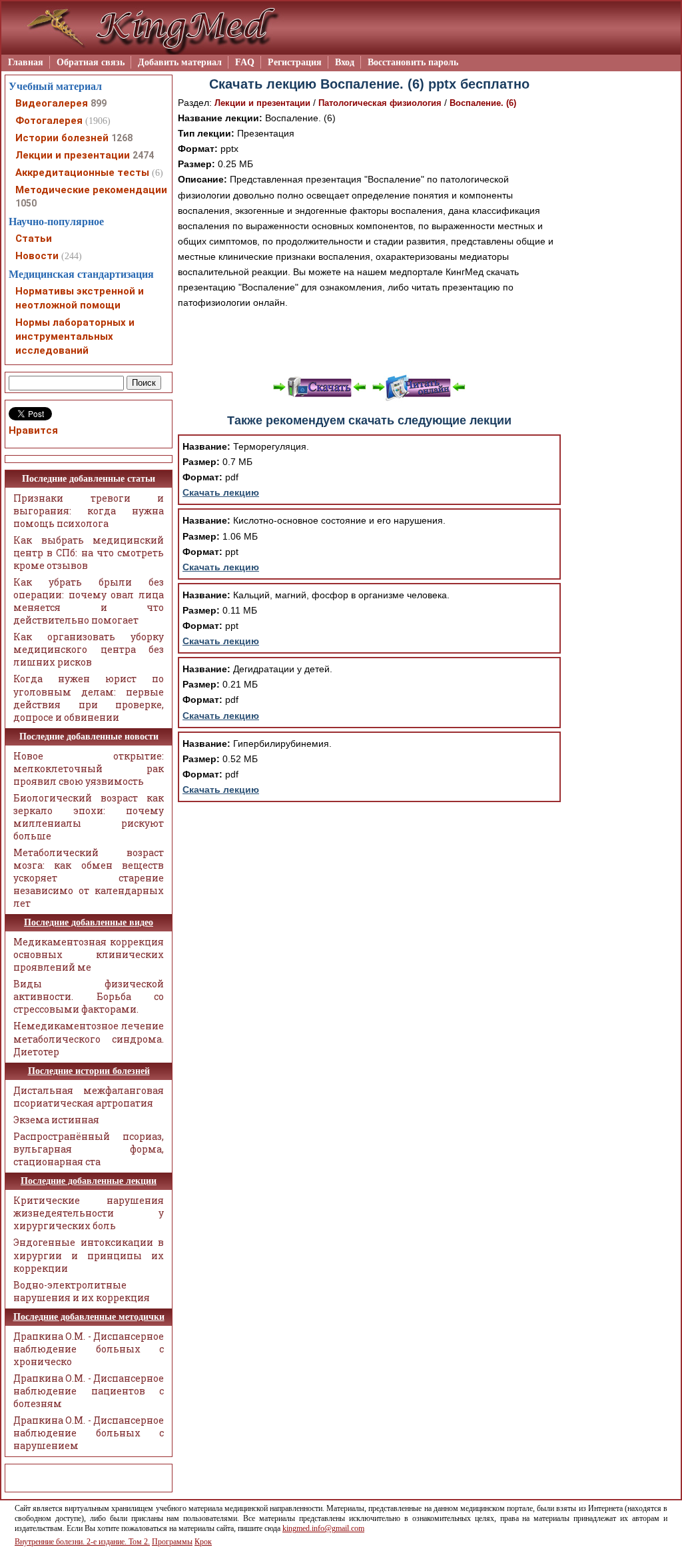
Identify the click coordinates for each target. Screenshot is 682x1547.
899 (99, 103)
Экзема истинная (56, 1119)
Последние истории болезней (89, 1071)
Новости (37, 256)
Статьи (33, 239)
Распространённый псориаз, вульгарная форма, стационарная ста (88, 1149)
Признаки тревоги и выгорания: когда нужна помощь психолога (88, 511)
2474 (143, 155)
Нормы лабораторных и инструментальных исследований (75, 336)
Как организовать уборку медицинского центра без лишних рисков (88, 649)
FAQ (244, 62)
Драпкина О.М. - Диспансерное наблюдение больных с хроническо (88, 1349)
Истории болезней (62, 138)
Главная (25, 62)
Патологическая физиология (380, 103)
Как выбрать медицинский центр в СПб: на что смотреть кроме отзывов (88, 553)
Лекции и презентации (262, 103)
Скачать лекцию (220, 492)
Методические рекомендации (91, 190)
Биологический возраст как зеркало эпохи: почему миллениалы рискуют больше (88, 816)
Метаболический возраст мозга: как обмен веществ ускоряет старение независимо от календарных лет (88, 877)
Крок (203, 1541)
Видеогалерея (51, 103)
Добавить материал (180, 62)
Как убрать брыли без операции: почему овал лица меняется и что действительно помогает (88, 601)
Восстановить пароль (413, 62)
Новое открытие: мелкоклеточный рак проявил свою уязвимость (88, 768)
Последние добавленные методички (89, 1317)
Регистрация (295, 62)
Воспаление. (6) (483, 103)
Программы (172, 1541)
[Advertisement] (369, 340)
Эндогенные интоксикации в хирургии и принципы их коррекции (88, 1255)
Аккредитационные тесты (82, 173)
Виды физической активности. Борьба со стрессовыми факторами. (88, 996)
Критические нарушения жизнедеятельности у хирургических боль (88, 1213)
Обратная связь (91, 62)
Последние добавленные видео (88, 922)
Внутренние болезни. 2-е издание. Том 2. (82, 1541)
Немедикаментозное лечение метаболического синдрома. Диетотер (88, 1038)
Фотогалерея (49, 121)
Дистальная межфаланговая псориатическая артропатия (88, 1096)
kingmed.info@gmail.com (323, 1528)
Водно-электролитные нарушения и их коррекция (81, 1291)
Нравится (33, 430)
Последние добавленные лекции (89, 1181)
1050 (26, 203)
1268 (122, 138)
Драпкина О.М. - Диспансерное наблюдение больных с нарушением (88, 1433)
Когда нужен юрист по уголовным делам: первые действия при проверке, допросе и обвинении (88, 697)
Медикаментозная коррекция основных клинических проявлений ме (88, 954)
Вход (344, 62)
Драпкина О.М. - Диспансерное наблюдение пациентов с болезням (88, 1391)
